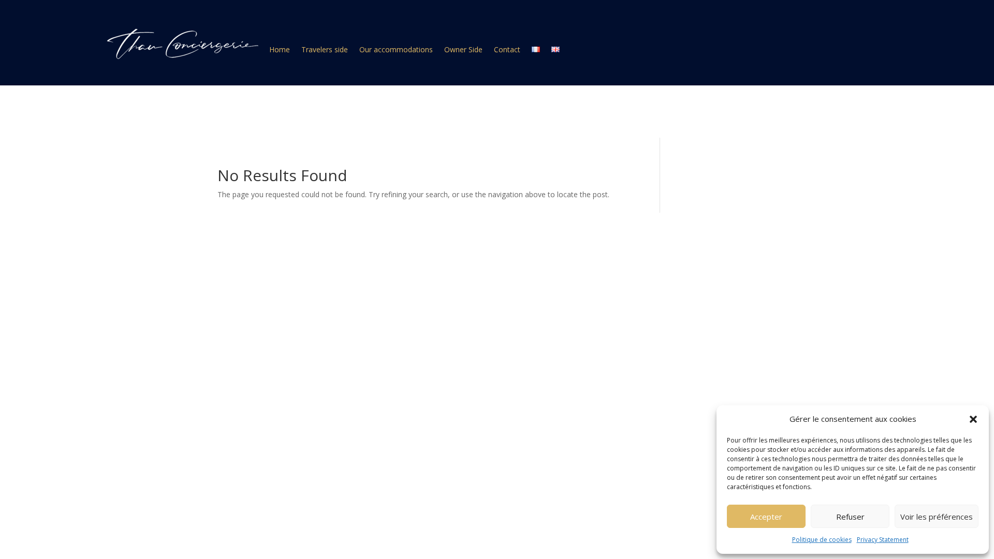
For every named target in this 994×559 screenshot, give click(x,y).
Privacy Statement (883, 539)
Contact (507, 50)
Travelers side (324, 50)
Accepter (766, 516)
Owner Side (463, 50)
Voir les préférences (936, 516)
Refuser (850, 516)
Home (279, 50)
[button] (973, 419)
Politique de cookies (822, 539)
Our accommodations (396, 50)
